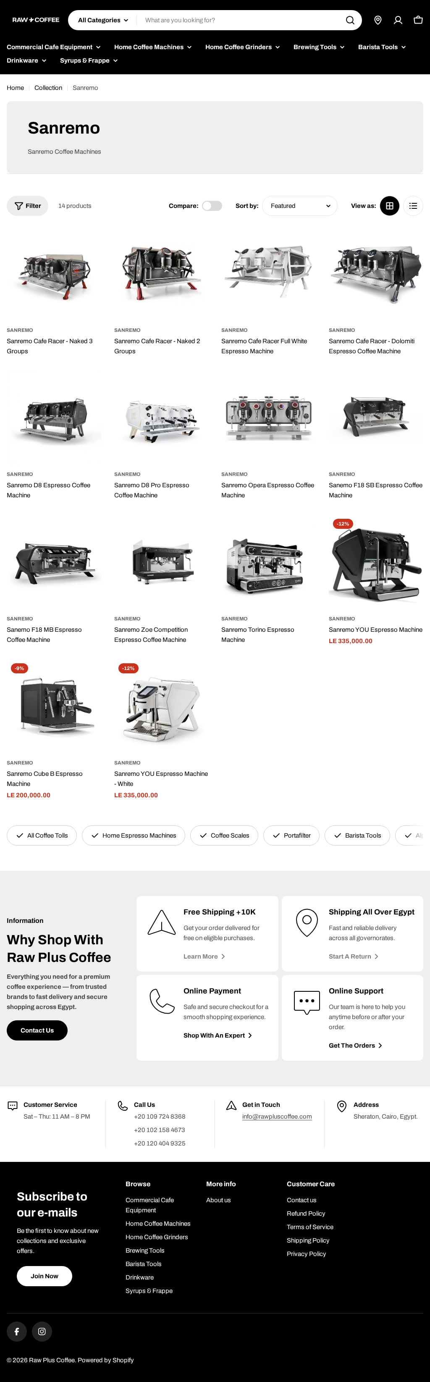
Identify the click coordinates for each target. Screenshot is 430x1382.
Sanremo (20, 330)
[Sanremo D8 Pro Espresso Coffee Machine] (161, 417)
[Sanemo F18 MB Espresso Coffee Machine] (54, 562)
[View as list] (413, 206)
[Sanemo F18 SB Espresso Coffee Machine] (376, 417)
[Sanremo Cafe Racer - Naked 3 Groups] (54, 273)
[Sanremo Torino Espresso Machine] (268, 562)
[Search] (350, 20)
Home (15, 87)
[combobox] (215, 20)
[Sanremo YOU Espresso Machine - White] (161, 706)
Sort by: (247, 205)
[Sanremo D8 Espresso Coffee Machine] (54, 417)
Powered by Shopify (106, 1360)
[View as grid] (390, 206)
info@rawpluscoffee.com (277, 1116)
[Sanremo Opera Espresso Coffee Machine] (268, 417)
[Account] (398, 20)
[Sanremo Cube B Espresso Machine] (54, 706)
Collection (48, 87)
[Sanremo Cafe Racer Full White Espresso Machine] (268, 273)
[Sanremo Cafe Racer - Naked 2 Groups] (161, 273)
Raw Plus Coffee (52, 1360)
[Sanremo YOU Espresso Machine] (376, 562)
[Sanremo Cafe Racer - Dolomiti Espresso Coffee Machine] (376, 273)
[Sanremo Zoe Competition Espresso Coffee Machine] (161, 562)
